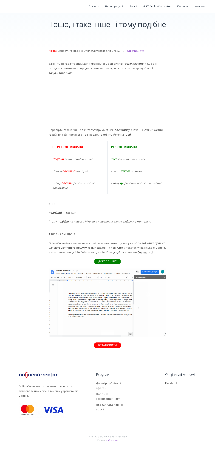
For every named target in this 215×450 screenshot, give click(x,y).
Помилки (182, 6)
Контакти (200, 6)
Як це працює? (114, 6)
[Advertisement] (107, 101)
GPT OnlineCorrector (157, 6)
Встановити (107, 345)
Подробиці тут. (134, 51)
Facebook (171, 383)
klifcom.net (112, 440)
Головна (94, 6)
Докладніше (107, 261)
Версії (133, 6)
